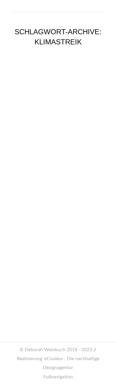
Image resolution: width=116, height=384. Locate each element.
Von (66, 244)
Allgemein (26, 244)
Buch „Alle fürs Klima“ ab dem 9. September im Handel (55, 221)
